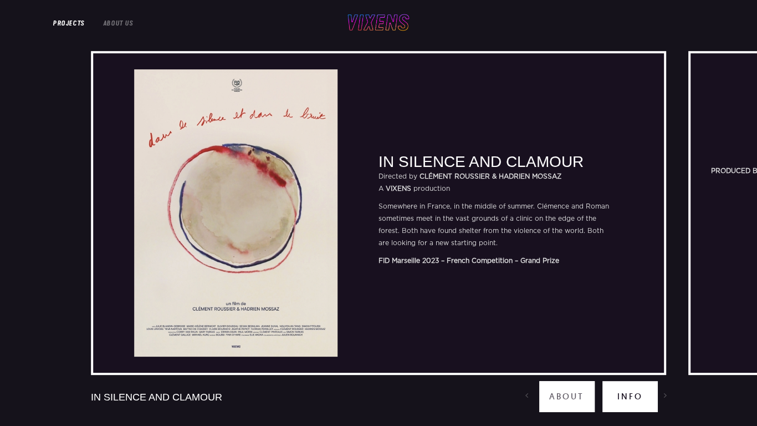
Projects (68, 23)
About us (118, 23)
